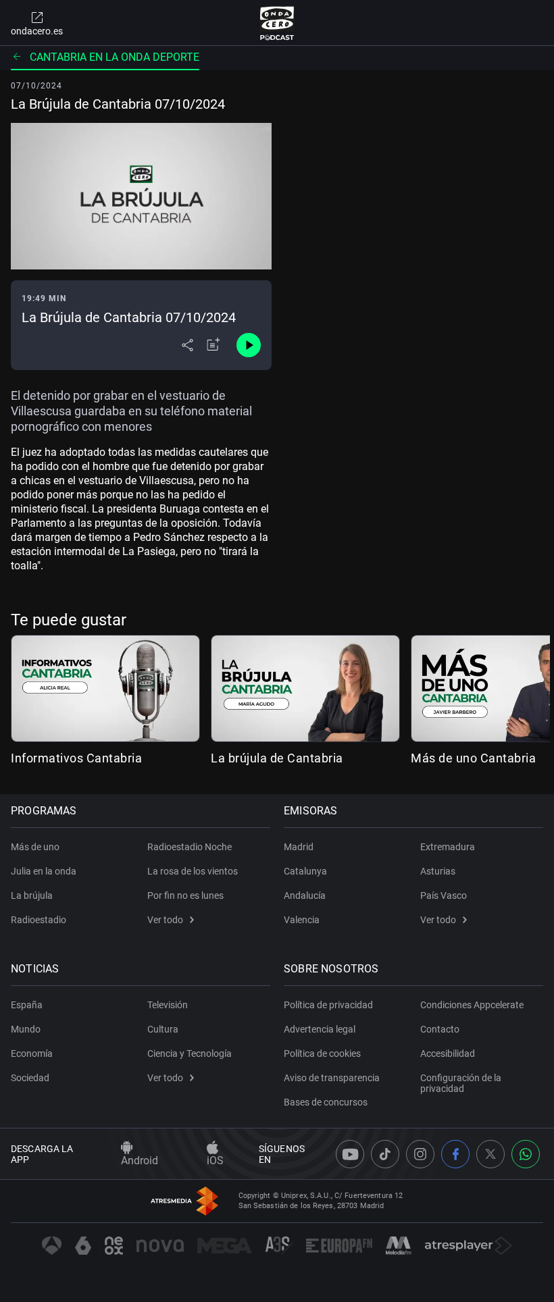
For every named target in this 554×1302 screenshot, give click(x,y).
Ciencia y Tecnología (189, 1053)
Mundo (26, 1029)
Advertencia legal (319, 1029)
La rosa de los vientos (192, 871)
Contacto (439, 1029)
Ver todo (165, 919)
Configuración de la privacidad (460, 1083)
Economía (32, 1053)
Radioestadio (38, 919)
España (27, 1004)
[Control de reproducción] (248, 345)
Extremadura (447, 846)
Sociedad (30, 1077)
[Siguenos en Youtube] (350, 1154)
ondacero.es (37, 31)
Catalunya (305, 871)
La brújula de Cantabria (277, 758)
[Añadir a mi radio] (213, 345)
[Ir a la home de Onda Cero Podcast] (277, 23)
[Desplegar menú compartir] (187, 345)
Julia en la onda (43, 871)
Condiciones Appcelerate (472, 1004)
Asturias (437, 871)
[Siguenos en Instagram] (420, 1154)
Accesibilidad (447, 1053)
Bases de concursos (326, 1102)
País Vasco (443, 895)
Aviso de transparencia (332, 1077)
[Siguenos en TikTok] (385, 1154)
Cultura (162, 1029)
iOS (215, 1160)
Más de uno (35, 846)
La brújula (32, 895)
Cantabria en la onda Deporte (114, 57)
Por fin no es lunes (185, 895)
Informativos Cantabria (76, 758)
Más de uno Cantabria (473, 758)
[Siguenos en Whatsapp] (525, 1154)
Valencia (302, 919)
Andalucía (305, 895)
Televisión (167, 1004)
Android (139, 1160)
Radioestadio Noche (189, 846)
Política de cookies (322, 1053)
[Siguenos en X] (490, 1154)
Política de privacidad (328, 1004)
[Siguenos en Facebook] (455, 1154)
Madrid (298, 846)
